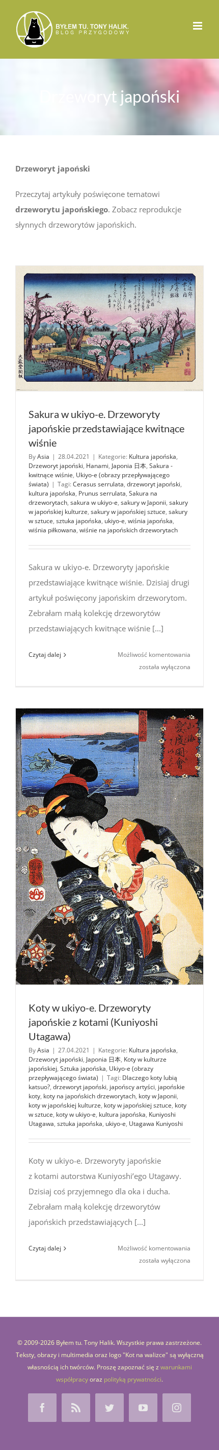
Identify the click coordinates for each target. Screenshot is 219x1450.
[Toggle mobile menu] (198, 25)
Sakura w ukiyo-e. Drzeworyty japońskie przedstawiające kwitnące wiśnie (106, 428)
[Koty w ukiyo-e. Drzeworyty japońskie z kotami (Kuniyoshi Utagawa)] (109, 846)
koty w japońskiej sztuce (138, 1105)
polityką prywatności (132, 1379)
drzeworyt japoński (153, 484)
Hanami (97, 465)
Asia (43, 456)
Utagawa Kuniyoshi (156, 1123)
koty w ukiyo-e (76, 1114)
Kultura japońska (152, 456)
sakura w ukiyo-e (94, 502)
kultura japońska (52, 493)
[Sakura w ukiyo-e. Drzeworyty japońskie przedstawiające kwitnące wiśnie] (109, 328)
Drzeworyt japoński (56, 465)
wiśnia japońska (150, 521)
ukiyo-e (114, 521)
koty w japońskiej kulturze (65, 1105)
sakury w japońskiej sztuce (128, 511)
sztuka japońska (78, 521)
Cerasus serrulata (98, 484)
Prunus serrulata (102, 493)
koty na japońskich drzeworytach (89, 1096)
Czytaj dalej (45, 654)
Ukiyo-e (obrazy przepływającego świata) (91, 1073)
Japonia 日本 (129, 465)
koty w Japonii (158, 1096)
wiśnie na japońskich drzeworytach (128, 530)
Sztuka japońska (83, 1068)
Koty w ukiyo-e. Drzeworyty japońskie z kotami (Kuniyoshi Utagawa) (93, 1021)
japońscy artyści (132, 1087)
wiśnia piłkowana (52, 530)
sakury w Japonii (143, 502)
